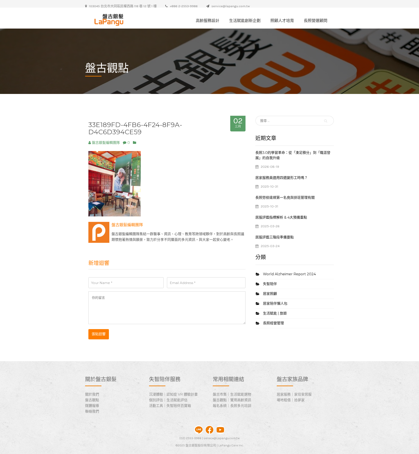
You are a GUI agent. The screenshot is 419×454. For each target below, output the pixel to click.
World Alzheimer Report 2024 (289, 274)
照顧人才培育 (282, 20)
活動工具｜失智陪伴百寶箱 (170, 406)
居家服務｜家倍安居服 (294, 394)
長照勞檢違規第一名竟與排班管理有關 (285, 198)
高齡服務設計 (207, 20)
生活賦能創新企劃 (245, 20)
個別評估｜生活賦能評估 (168, 400)
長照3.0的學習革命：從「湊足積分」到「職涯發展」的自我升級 (292, 155)
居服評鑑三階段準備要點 (274, 237)
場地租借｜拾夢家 (291, 400)
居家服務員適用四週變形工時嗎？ (281, 178)
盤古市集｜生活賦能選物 (232, 394)
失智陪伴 (270, 284)
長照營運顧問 (315, 20)
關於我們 (92, 394)
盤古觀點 (92, 400)
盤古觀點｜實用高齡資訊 (232, 400)
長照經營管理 (273, 323)
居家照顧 (270, 294)
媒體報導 (92, 406)
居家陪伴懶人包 (275, 303)
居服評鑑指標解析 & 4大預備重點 (281, 217)
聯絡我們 (92, 411)
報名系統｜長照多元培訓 (232, 406)
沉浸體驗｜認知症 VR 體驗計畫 (173, 394)
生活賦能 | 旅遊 (275, 313)
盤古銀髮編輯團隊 (127, 225)
